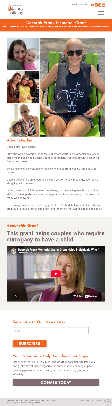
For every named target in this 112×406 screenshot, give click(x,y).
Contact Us (100, 400)
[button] (101, 12)
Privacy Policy (86, 400)
